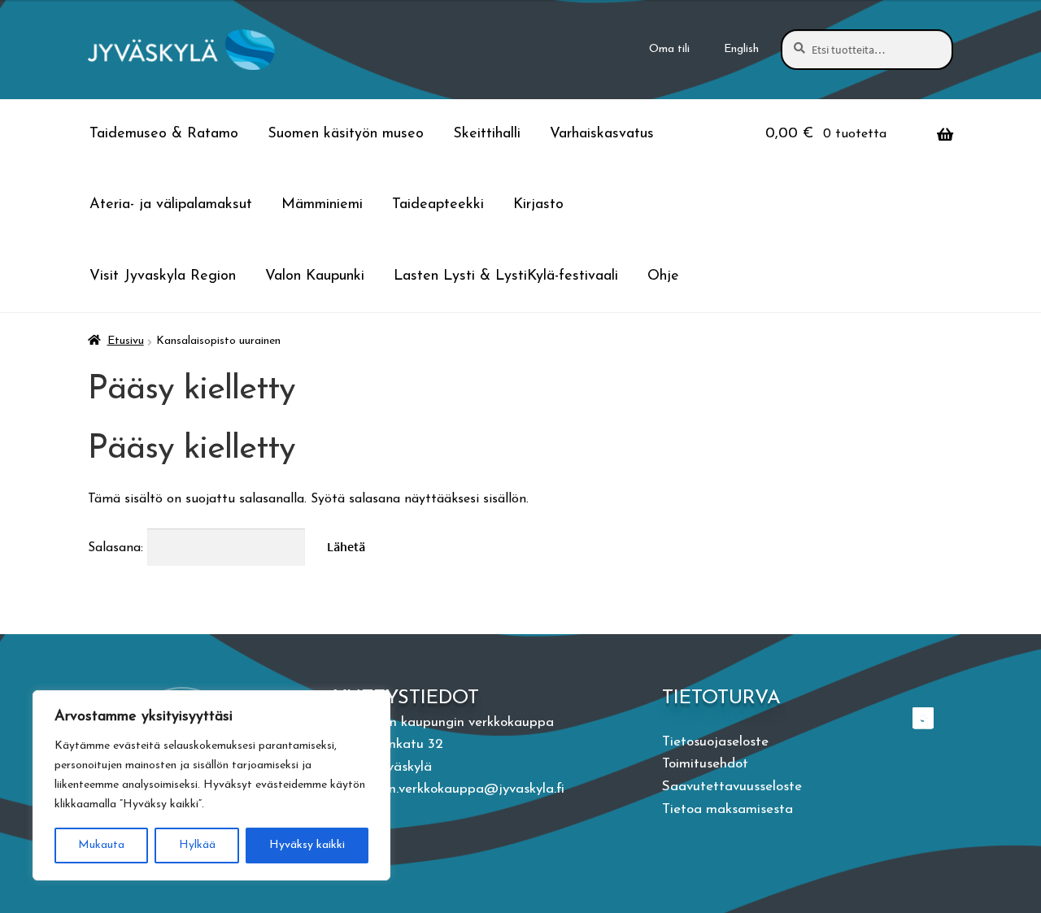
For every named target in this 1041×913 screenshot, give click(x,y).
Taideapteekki (438, 205)
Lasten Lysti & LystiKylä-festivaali (506, 276)
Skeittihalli (486, 134)
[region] (211, 785)
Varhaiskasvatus (602, 134)
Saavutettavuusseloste (732, 786)
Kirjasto (538, 205)
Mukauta (101, 845)
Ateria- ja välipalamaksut (170, 205)
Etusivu (125, 341)
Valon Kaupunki (314, 276)
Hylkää (197, 845)
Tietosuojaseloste (715, 742)
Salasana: (117, 547)
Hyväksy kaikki (307, 845)
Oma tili (669, 49)
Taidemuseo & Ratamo (163, 134)
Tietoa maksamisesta (727, 809)
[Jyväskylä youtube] (925, 718)
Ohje (663, 276)
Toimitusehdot (705, 764)
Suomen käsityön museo (346, 134)
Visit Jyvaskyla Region (162, 276)
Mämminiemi (322, 205)
